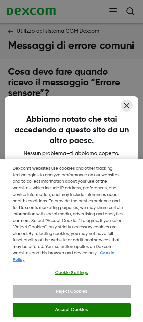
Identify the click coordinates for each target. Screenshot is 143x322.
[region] (71, 240)
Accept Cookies (71, 310)
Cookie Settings (71, 273)
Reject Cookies (71, 291)
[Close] (127, 106)
